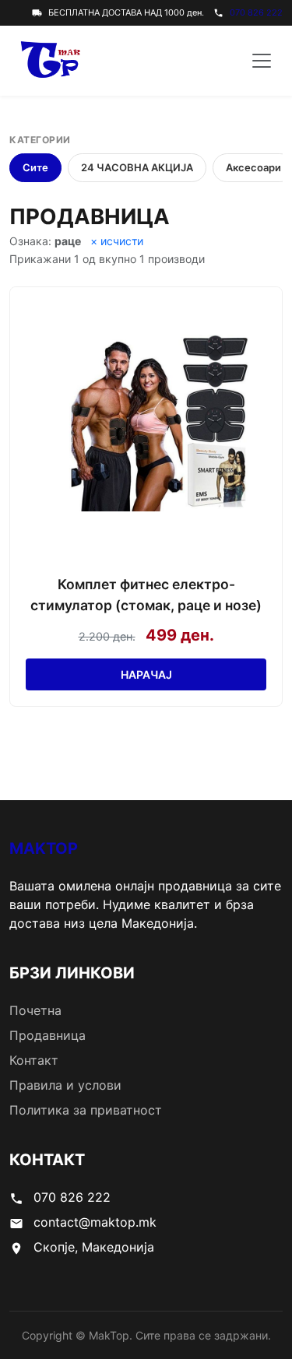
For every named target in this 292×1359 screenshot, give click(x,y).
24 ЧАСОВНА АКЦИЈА (137, 167)
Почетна (35, 1010)
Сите (35, 167)
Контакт (33, 1060)
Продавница (47, 1035)
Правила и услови (65, 1085)
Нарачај (146, 674)
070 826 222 (256, 12)
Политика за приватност (85, 1110)
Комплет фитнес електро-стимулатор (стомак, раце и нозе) (146, 594)
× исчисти (116, 241)
